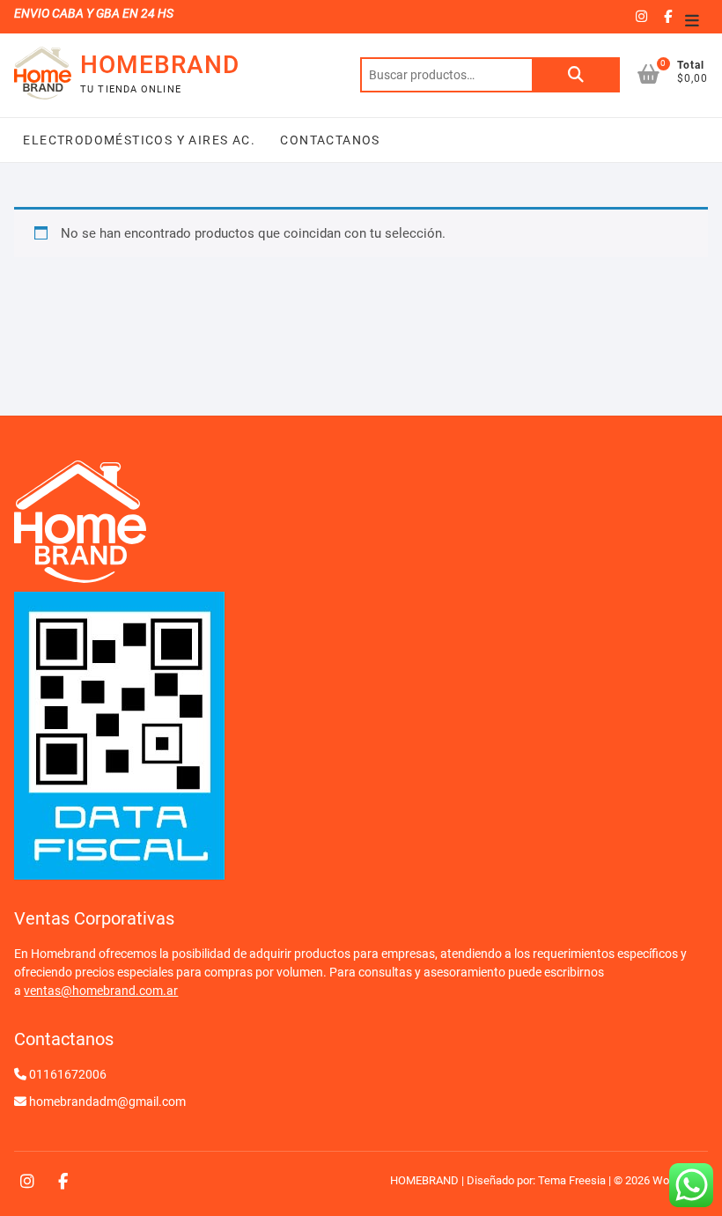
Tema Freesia (572, 1180)
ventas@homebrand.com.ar (101, 991)
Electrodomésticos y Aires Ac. (139, 140)
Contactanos (328, 140)
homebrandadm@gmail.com (107, 1101)
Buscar (576, 74)
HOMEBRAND (159, 64)
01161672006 (68, 1074)
